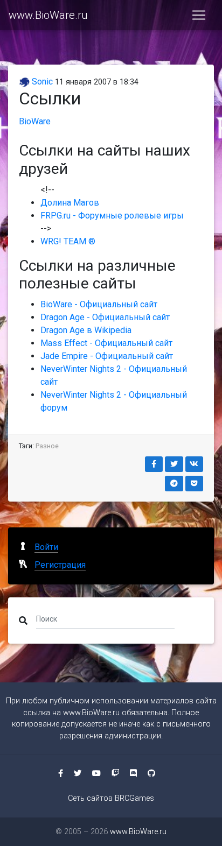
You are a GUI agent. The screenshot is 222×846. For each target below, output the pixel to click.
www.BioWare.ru (48, 15)
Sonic (41, 81)
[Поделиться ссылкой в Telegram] (174, 483)
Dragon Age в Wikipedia (85, 330)
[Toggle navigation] (198, 15)
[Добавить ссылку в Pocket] (194, 483)
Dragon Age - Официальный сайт (105, 317)
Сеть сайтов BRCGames (111, 798)
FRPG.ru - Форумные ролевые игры (112, 215)
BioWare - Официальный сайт (98, 304)
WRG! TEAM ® (67, 241)
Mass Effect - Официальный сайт (106, 343)
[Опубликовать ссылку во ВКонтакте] (194, 464)
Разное (47, 446)
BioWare (35, 121)
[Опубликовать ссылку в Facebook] (154, 464)
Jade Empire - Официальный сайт (106, 356)
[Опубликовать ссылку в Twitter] (174, 464)
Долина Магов (69, 203)
